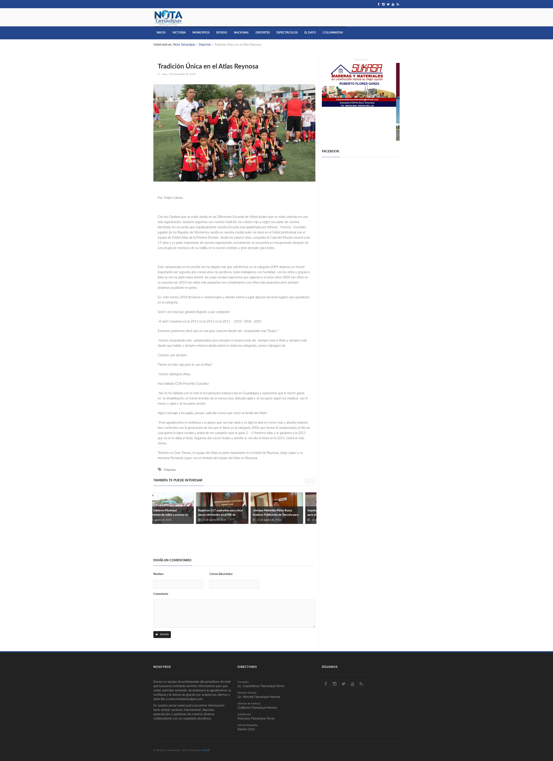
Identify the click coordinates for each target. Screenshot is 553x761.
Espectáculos (287, 32)
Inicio (161, 32)
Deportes (263, 32)
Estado (221, 32)
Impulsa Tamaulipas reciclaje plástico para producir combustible (287, 512)
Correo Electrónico (221, 574)
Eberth (206, 750)
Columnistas (333, 32)
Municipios (201, 32)
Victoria (179, 32)
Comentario (160, 594)
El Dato (310, 32)
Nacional (241, 32)
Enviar (164, 634)
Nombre (158, 574)
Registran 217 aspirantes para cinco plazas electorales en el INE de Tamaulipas (178, 515)
